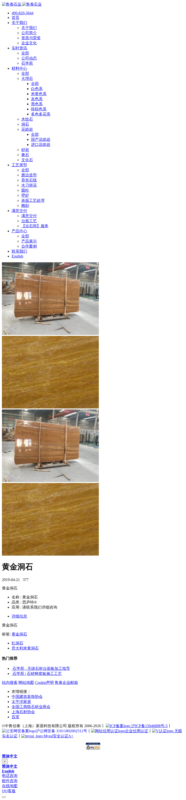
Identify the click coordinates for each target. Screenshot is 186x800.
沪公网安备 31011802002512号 (61, 731)
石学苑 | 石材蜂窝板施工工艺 (37, 674)
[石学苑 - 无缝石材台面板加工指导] (12, 668)
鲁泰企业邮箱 (66, 682)
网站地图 (26, 682)
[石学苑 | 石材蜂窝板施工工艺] (12, 674)
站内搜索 (9, 682)
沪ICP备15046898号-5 (149, 726)
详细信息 (19, 616)
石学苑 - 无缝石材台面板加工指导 (41, 668)
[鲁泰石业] (22, 4)
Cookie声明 (44, 682)
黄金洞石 (19, 634)
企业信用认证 (136, 731)
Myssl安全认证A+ (58, 736)
